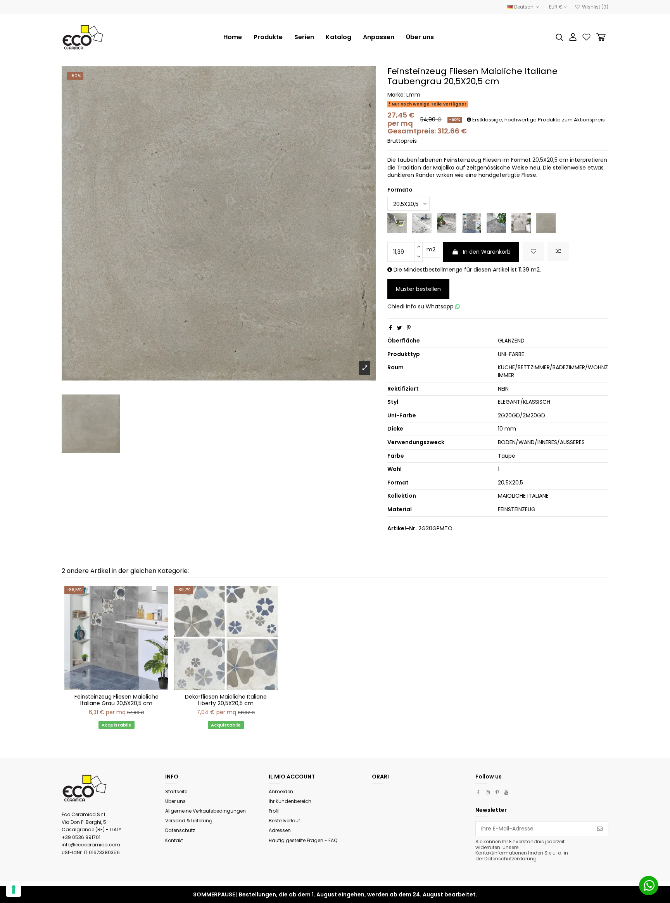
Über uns (175, 801)
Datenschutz (180, 830)
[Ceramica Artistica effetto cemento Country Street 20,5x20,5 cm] (521, 223)
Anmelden (281, 791)
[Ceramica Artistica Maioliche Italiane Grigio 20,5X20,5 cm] (471, 223)
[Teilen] (390, 328)
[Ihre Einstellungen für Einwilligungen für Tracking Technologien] (13, 889)
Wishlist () (594, 6)
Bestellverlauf (284, 820)
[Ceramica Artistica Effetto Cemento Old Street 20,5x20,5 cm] (496, 223)
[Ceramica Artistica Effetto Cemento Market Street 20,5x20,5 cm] (397, 223)
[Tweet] (399, 328)
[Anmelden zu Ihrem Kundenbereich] (573, 37)
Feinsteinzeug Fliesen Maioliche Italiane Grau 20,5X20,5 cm (116, 700)
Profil (274, 811)
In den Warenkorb (487, 252)
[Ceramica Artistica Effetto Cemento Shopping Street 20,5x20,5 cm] (446, 223)
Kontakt (174, 840)
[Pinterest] (409, 328)
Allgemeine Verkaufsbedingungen (205, 811)
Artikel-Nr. (402, 528)
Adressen (280, 830)
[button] (304, 37)
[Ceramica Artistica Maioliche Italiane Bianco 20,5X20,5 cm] (422, 223)
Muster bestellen (418, 289)
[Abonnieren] (600, 829)
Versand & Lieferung (188, 820)
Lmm (413, 95)
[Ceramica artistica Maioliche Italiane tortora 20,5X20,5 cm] (546, 223)
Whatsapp (440, 306)
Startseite (176, 791)
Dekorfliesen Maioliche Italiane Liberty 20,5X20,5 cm (226, 700)
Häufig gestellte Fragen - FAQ (303, 840)
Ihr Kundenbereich (290, 801)
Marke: (396, 95)
